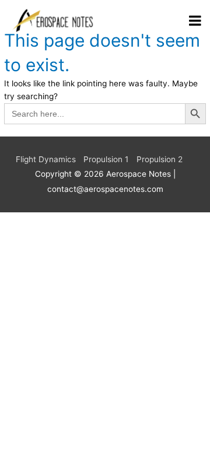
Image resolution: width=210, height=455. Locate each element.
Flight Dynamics (46, 159)
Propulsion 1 (105, 159)
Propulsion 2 (159, 159)
